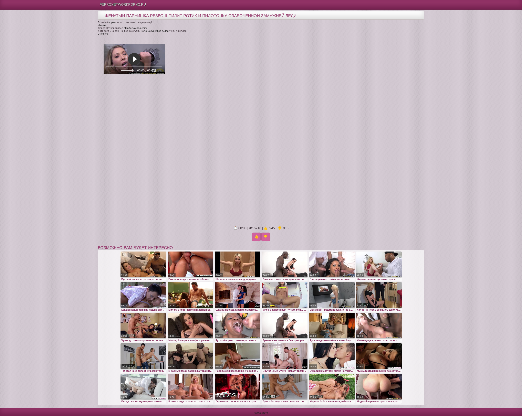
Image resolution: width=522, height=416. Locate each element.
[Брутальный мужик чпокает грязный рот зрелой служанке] (284, 356)
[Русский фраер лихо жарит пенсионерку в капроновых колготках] (237, 325)
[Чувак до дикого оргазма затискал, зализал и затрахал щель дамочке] (143, 325)
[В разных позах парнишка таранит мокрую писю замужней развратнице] (190, 356)
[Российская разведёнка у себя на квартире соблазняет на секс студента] (237, 356)
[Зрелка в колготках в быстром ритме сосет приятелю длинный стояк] (284, 325)
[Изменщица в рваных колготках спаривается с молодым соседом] (379, 325)
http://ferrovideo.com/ (135, 28)
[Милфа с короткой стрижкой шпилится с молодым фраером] (190, 295)
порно (112, 22)
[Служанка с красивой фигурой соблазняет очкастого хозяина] (237, 295)
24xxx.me (103, 33)
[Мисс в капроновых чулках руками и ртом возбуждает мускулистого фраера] (284, 295)
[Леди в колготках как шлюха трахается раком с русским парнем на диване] (237, 386)
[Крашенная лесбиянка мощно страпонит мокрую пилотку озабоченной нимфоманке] (143, 295)
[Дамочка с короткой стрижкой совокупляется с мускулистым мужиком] (284, 264)
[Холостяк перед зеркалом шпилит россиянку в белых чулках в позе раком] (379, 295)
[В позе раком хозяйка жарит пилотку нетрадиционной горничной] (332, 264)
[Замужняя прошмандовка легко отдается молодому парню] (332, 295)
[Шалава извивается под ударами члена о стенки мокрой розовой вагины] (237, 264)
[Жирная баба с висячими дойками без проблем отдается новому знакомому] (332, 386)
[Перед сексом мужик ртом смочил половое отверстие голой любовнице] (143, 386)
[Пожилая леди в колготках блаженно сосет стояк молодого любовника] (190, 264)
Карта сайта (261, 413)
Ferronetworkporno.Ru (123, 4)
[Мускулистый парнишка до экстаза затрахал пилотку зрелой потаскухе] (379, 356)
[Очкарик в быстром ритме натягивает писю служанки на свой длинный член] (332, 356)
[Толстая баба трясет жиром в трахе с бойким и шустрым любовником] (143, 356)
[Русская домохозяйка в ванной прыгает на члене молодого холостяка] (332, 325)
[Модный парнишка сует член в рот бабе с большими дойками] (379, 386)
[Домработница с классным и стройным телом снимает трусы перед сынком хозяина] (284, 386)
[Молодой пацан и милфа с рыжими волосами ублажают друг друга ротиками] (190, 325)
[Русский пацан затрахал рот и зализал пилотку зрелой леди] (143, 264)
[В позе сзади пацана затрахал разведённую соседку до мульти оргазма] (190, 386)
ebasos (102, 25)
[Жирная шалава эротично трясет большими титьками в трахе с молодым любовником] (379, 264)
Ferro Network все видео (155, 31)
